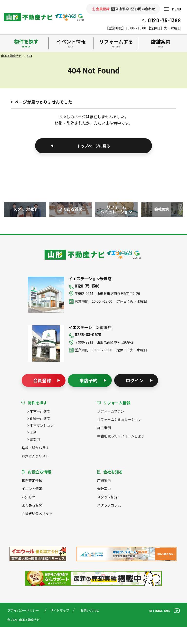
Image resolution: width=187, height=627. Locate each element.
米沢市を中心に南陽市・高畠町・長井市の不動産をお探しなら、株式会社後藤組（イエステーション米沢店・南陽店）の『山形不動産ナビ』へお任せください (28, 17)
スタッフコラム (109, 505)
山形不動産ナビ (74, 255)
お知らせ (28, 496)
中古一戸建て (40, 411)
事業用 (35, 439)
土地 (33, 432)
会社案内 (104, 488)
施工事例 (104, 427)
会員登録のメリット (37, 513)
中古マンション (42, 425)
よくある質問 (32, 505)
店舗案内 (104, 480)
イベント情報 (32, 488)
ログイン (135, 380)
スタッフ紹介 (107, 496)
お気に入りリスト (35, 456)
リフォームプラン (110, 411)
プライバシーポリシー (23, 610)
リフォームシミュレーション (119, 419)
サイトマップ (59, 610)
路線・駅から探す (35, 447)
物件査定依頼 (32, 480)
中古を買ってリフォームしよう (121, 436)
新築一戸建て (40, 418)
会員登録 (103, 8)
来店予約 (122, 8)
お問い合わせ (145, 8)
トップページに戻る (93, 145)
